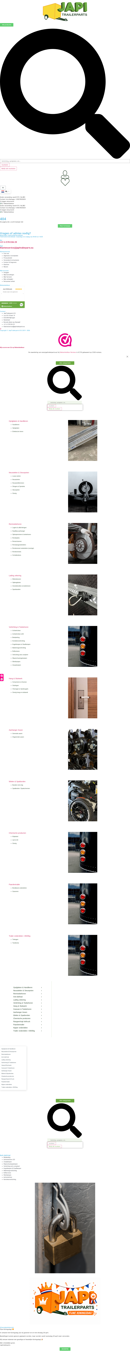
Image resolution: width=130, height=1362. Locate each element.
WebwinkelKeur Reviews (68, 352)
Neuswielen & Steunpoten (19, 473)
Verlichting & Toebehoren (18, 627)
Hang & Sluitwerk (15, 678)
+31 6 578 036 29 (8, 242)
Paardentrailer (14, 884)
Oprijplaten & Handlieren (18, 421)
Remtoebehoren (15, 524)
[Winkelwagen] (3, 187)
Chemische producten (17, 833)
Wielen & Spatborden (17, 781)
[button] (13, 1049)
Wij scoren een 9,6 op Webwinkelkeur (12, 347)
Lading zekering (15, 576)
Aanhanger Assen (16, 730)
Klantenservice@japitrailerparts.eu (16, 248)
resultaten (5, 165)
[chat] (0, 328)
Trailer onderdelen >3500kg (19, 936)
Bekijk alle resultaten (8, 168)
